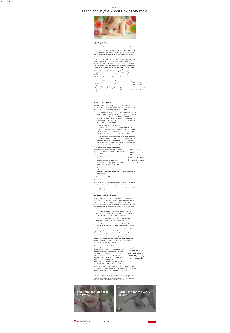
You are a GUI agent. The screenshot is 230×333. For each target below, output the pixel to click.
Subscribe (152, 322)
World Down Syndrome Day (107, 47)
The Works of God (120, 279)
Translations (142, 329)
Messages (106, 1)
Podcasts (115, 1)
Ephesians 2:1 (107, 249)
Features (121, 1)
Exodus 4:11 (120, 220)
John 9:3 (131, 225)
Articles (100, 1)
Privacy (151, 329)
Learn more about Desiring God (82, 323)
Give (131, 1)
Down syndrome (98, 50)
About (127, 1)
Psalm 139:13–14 (123, 215)
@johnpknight (103, 275)
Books (110, 1)
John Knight (96, 275)
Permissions (147, 329)
